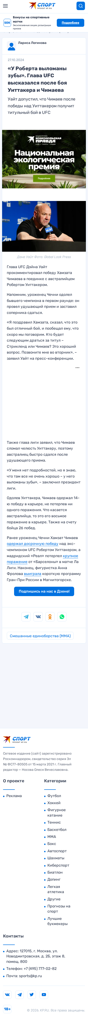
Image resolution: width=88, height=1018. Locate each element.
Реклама (14, 796)
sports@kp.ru (30, 976)
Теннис (54, 822)
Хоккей (54, 803)
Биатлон (55, 872)
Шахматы (55, 858)
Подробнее (70, 22)
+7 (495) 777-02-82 (40, 968)
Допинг (54, 879)
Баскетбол (56, 829)
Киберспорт (58, 865)
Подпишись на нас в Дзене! (44, 591)
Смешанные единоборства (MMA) (40, 636)
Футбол (54, 796)
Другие (54, 899)
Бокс (51, 843)
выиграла (32, 573)
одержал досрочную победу (32, 543)
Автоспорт (57, 851)
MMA (51, 836)
